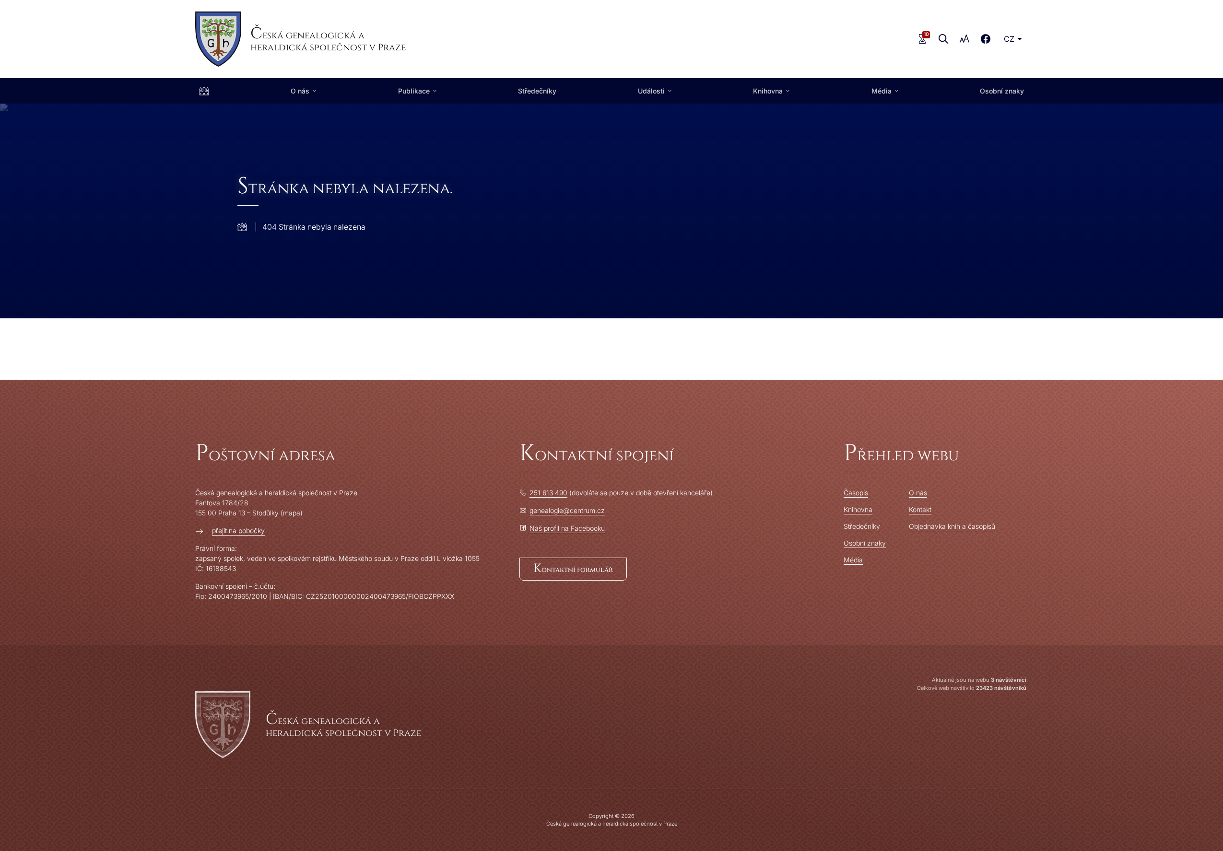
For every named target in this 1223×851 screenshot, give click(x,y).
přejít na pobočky (238, 530)
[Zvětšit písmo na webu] (964, 38)
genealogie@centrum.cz (567, 510)
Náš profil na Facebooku (567, 528)
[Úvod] (204, 91)
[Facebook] (985, 38)
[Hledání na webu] (943, 38)
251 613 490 (548, 493)
